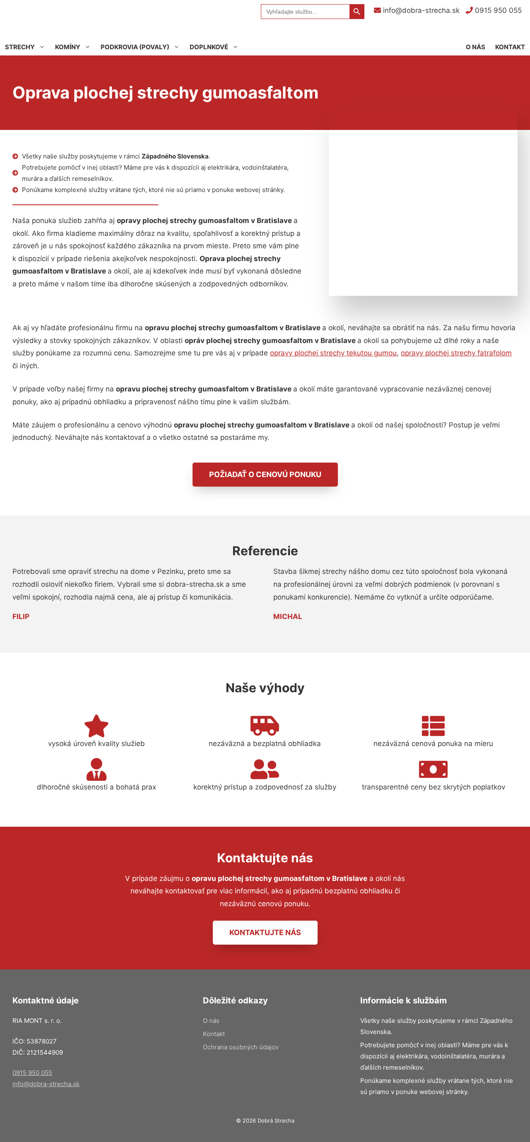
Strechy (20, 47)
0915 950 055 (497, 10)
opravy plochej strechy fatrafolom (456, 353)
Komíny (67, 47)
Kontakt (510, 47)
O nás (475, 47)
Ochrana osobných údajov (241, 1047)
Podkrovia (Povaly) (135, 47)
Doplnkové (209, 47)
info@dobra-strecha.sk (420, 10)
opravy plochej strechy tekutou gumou (333, 353)
